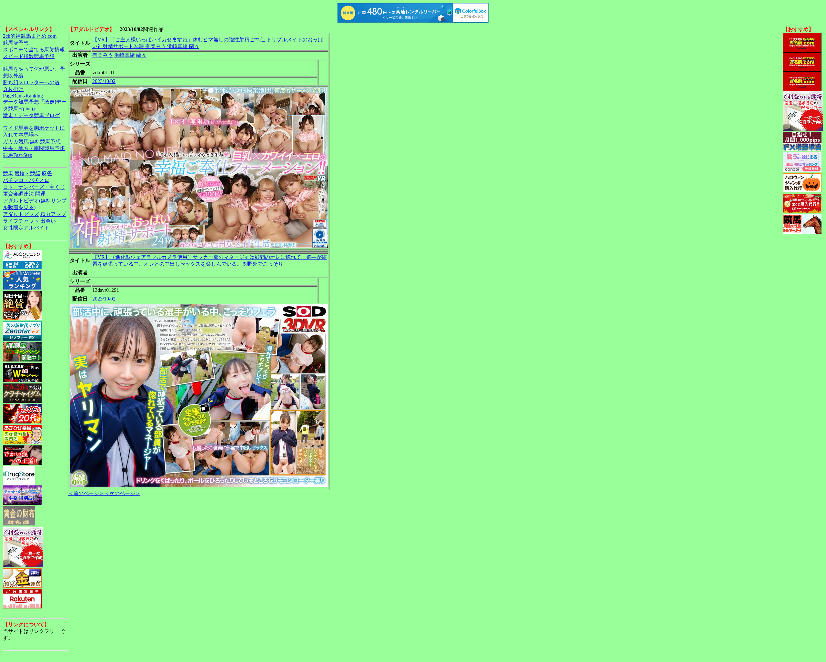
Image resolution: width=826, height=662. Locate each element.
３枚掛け (13, 89)
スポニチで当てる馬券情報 (34, 49)
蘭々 (141, 55)
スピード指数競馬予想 (29, 56)
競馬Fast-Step (17, 155)
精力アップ (53, 214)
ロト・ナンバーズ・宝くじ (34, 187)
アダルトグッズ (21, 214)
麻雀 (47, 173)
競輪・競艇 (27, 173)
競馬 (8, 173)
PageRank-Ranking (23, 95)
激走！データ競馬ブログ (31, 115)
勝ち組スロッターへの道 (31, 82)
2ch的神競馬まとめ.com (29, 36)
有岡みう (102, 55)
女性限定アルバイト (26, 227)
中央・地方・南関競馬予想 (34, 148)
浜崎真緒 (124, 55)
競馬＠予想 (16, 43)
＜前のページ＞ (86, 493)
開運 (40, 194)
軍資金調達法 (18, 194)
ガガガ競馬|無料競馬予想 (32, 141)
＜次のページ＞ (122, 493)
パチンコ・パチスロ (26, 180)
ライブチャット (21, 221)
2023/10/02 (104, 81)
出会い (48, 221)
